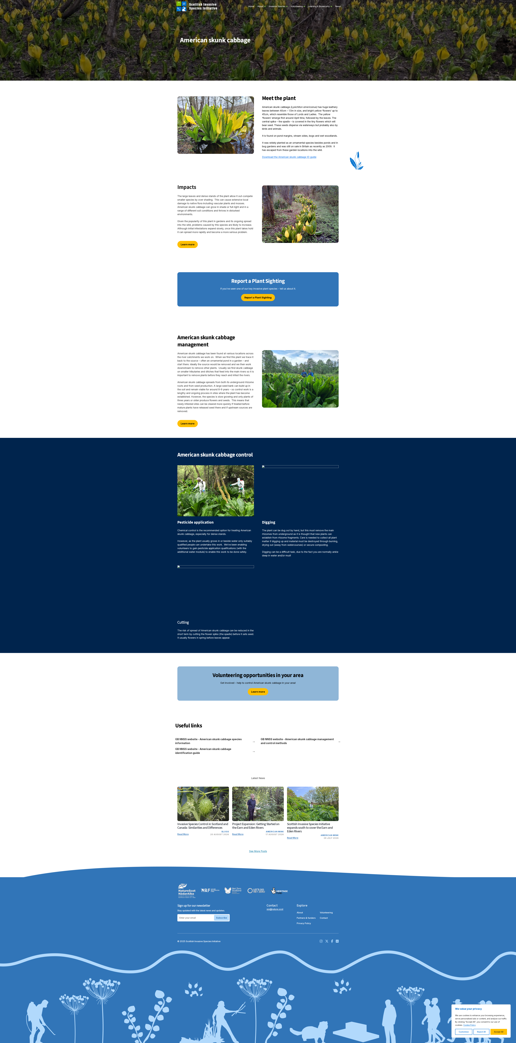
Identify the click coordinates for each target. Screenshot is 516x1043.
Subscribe (221, 917)
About (262, 6)
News (338, 6)
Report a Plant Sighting (258, 297)
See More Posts (258, 851)
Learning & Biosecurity (320, 6)
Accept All (498, 1032)
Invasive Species (279, 6)
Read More (183, 834)
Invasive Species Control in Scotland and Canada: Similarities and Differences (202, 826)
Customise (464, 1032)
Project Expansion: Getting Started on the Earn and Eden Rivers (255, 826)
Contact (324, 918)
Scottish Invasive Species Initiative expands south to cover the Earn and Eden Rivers (310, 828)
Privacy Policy (304, 923)
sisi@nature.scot (275, 909)
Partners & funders (306, 918)
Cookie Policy (469, 1025)
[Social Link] (321, 941)
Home (251, 6)
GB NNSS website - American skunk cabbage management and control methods (301, 741)
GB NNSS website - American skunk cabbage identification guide (215, 751)
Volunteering (298, 6)
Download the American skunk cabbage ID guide (289, 157)
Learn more (187, 244)
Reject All (481, 1032)
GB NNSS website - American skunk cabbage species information (215, 741)
